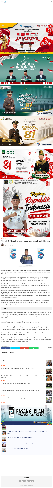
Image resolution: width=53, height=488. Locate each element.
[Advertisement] (26, 13)
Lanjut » (49, 453)
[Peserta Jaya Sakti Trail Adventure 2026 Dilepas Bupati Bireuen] (49, 400)
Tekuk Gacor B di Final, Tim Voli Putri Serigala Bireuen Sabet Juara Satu (22, 426)
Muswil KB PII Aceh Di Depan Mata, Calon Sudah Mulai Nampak (25, 241)
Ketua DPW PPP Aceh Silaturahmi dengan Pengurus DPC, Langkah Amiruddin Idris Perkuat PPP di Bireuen (22, 376)
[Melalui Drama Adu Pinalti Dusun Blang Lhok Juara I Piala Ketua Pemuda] (49, 371)
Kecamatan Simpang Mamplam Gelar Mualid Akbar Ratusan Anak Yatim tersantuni (20, 390)
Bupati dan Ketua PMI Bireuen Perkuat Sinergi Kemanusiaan (19, 437)
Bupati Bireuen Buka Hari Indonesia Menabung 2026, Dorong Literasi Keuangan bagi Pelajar (26, 443)
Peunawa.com (3, 238)
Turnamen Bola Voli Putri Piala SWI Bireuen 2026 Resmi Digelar (15, 383)
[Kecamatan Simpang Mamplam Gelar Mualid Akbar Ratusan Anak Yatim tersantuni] (49, 393)
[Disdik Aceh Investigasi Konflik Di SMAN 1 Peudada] (49, 363)
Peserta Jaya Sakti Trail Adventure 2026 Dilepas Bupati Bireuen (15, 398)
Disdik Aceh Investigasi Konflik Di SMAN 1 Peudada (13, 361)
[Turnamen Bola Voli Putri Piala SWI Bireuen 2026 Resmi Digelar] (49, 386)
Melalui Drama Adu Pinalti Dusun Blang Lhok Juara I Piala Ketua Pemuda (17, 368)
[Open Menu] (1, 1)
